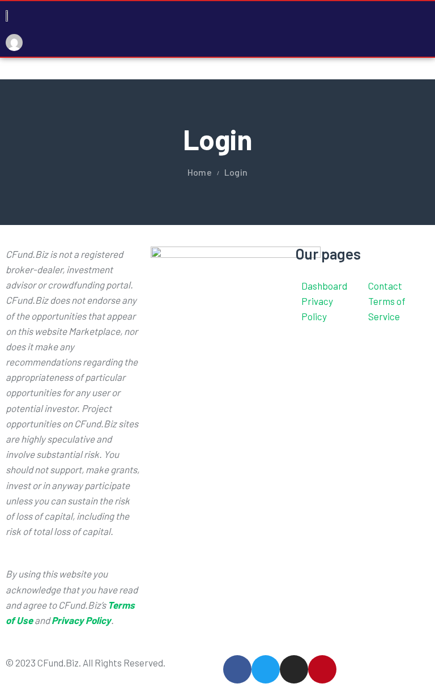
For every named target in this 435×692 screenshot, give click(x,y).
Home (199, 172)
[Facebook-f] (237, 669)
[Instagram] (294, 669)
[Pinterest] (322, 669)
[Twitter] (265, 669)
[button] (426, 29)
